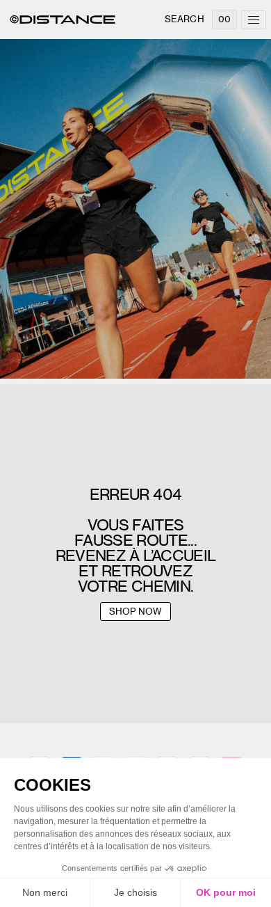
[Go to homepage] (62, 19)
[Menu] (253, 19)
